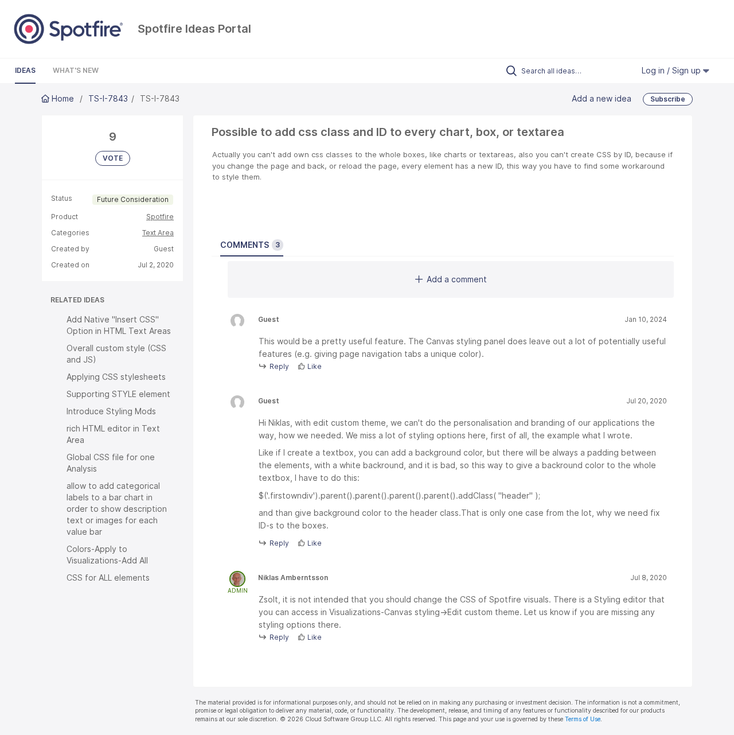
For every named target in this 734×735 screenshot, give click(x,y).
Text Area (158, 232)
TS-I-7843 (108, 98)
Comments (250, 245)
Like (314, 366)
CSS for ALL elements (108, 577)
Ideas (25, 70)
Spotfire (160, 216)
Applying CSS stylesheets (116, 377)
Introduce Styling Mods (111, 411)
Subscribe (667, 99)
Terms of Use (582, 719)
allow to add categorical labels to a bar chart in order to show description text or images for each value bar (117, 508)
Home (62, 98)
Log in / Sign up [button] (672, 70)
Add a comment (457, 279)
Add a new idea (601, 98)
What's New (76, 70)
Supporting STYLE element (118, 394)
